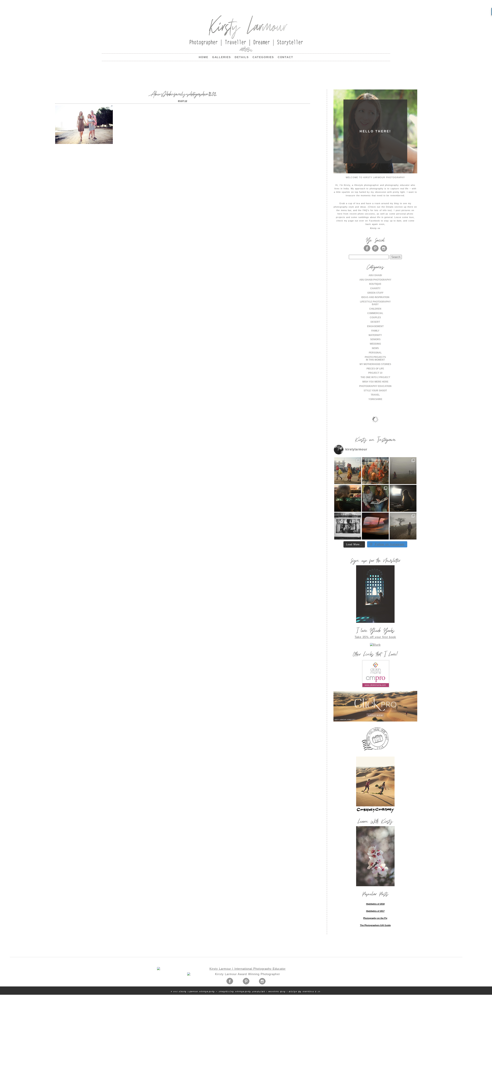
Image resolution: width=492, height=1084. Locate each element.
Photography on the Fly (375, 918)
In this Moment (375, 359)
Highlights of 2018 (375, 904)
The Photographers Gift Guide (375, 925)
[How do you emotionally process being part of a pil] (403, 470)
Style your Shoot (375, 390)
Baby (375, 304)
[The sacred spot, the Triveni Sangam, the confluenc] (375, 470)
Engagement (375, 326)
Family (375, 330)
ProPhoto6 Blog (277, 991)
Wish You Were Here (375, 381)
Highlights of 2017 (375, 911)
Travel (375, 394)
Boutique (375, 284)
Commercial (375, 313)
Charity (375, 288)
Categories (263, 57)
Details (242, 57)
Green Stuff (375, 292)
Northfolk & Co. (312, 991)
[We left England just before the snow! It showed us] (403, 526)
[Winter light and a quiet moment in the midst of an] (403, 498)
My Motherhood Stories (375, 364)
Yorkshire (375, 399)
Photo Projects (375, 357)
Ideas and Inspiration (375, 297)
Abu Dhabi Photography (375, 279)
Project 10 (375, 373)
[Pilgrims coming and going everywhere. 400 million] (347, 470)
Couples (375, 317)
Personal (375, 352)
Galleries (221, 57)
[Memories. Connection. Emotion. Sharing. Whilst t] (375, 498)
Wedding (375, 343)
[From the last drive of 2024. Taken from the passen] (375, 526)
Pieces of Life (375, 368)
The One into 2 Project (375, 377)
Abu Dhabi (375, 275)
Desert (375, 322)
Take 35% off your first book (375, 637)
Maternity (375, 335)
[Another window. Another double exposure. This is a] (347, 526)
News (375, 348)
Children (375, 308)
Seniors (375, 339)
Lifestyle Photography (375, 301)
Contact (285, 57)
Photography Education (375, 386)
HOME (203, 57)
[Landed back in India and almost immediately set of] (347, 498)
